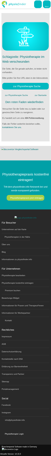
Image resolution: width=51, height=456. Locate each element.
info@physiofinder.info (14, 420)
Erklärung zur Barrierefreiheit (15, 366)
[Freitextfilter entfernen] (38, 4)
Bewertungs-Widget (10, 298)
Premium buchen (12, 290)
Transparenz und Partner (13, 374)
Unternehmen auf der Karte (14, 229)
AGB (4, 344)
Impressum (7, 336)
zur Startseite (41, 95)
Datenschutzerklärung (11, 351)
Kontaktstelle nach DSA (12, 359)
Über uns (6, 244)
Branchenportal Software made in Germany (18, 448)
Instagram (6, 412)
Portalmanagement (10, 389)
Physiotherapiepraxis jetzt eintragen (26, 198)
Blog (4, 252)
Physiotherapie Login (14, 434)
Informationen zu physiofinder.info (17, 259)
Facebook (6, 405)
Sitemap (5, 381)
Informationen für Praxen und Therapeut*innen (23, 305)
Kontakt (8, 320)
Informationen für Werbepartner (16, 313)
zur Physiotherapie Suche (26, 86)
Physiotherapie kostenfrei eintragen (17, 283)
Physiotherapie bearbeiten (13, 275)
